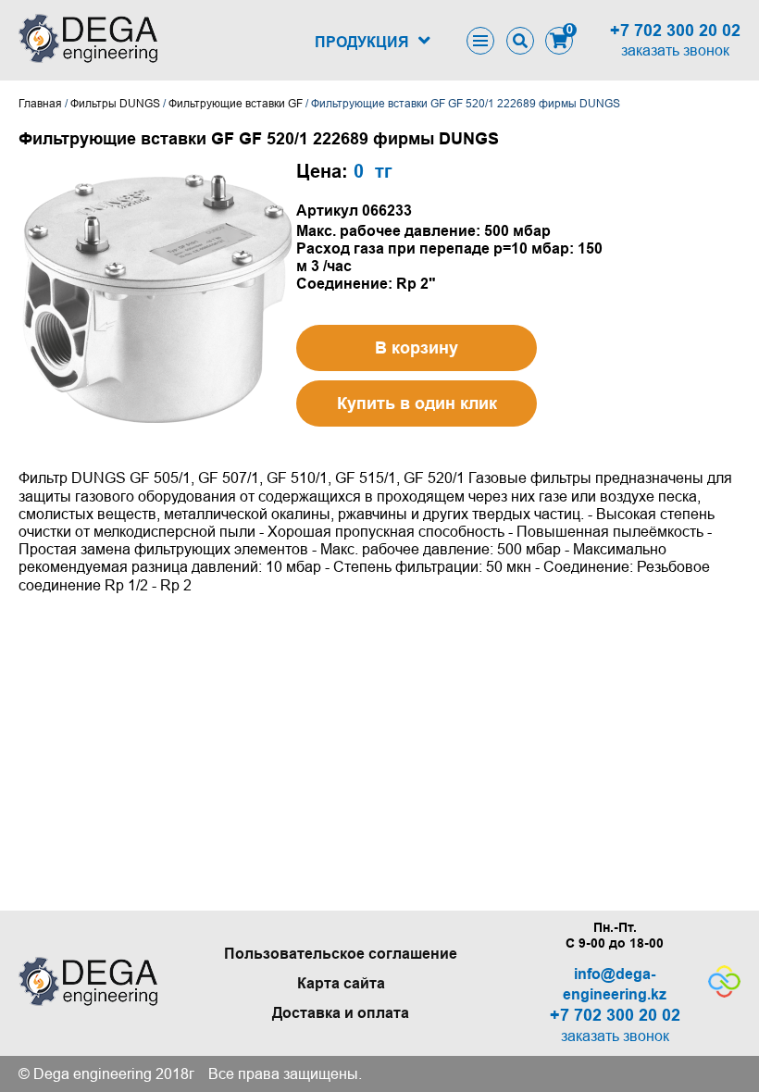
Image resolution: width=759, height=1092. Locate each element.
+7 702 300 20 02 (675, 30)
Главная (40, 103)
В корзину (416, 348)
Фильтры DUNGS (115, 103)
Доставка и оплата (340, 1013)
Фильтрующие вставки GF (235, 103)
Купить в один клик (417, 403)
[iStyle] (724, 992)
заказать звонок (675, 50)
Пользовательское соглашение (340, 954)
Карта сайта (341, 983)
